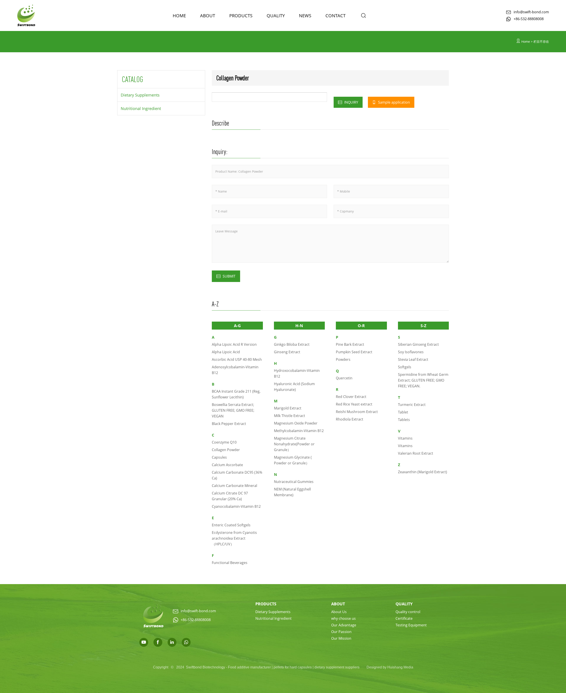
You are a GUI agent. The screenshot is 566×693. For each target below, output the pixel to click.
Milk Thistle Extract (289, 415)
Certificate (404, 618)
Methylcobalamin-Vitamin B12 (299, 430)
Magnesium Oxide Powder (295, 423)
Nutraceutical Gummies (294, 481)
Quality (276, 15)
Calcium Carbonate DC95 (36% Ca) (237, 475)
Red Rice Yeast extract (354, 404)
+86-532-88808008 (529, 18)
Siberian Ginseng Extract (418, 344)
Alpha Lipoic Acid (226, 351)
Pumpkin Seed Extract (354, 351)
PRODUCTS (240, 15)
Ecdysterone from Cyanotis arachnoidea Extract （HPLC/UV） (234, 538)
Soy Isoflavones (411, 351)
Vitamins (405, 438)
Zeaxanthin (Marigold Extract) (422, 471)
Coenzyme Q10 (224, 442)
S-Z (423, 325)
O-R (361, 325)
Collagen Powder (226, 449)
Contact (335, 15)
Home (525, 41)
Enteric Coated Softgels (231, 525)
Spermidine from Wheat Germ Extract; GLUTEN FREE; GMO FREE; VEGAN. (423, 380)
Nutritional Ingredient (141, 108)
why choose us (343, 618)
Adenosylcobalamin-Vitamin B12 (235, 370)
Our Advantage (343, 625)
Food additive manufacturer (249, 667)
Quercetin (344, 378)
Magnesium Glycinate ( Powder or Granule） (293, 460)
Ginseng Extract (287, 351)
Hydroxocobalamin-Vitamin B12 (297, 373)
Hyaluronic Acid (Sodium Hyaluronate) (294, 386)
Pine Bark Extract (350, 344)
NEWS (305, 15)
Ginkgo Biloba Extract (292, 344)
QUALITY (404, 603)
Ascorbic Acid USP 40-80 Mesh (237, 359)
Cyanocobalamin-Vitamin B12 (236, 506)
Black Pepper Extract (229, 423)
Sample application (393, 102)
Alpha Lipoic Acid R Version (234, 344)
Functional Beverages (229, 562)
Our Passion (341, 631)
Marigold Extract (287, 408)
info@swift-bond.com (531, 12)
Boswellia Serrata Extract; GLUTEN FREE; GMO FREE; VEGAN (233, 410)
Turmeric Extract (412, 404)
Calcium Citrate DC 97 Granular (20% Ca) (230, 496)
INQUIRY (350, 102)
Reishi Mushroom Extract (357, 411)
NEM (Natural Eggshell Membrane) (292, 492)
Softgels (404, 367)
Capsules (219, 457)
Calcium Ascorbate (227, 464)
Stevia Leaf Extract (413, 359)
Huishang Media (400, 667)
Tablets (404, 419)
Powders (343, 359)
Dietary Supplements (140, 95)
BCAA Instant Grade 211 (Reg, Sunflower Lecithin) (236, 394)
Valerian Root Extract (415, 453)
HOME (179, 15)
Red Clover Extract (351, 396)
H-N (299, 325)
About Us (339, 611)
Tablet (403, 412)
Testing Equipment (411, 625)
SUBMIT (229, 276)
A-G (237, 325)
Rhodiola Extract (349, 419)
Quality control (408, 611)
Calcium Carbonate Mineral (234, 485)
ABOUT (207, 15)
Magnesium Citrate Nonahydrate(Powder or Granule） (294, 444)
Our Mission (341, 638)
